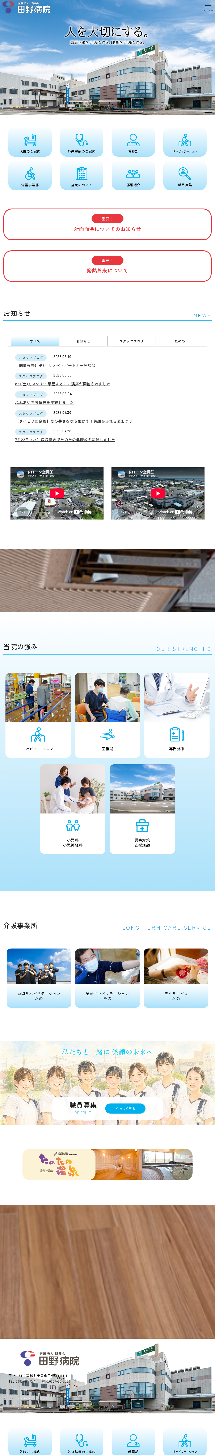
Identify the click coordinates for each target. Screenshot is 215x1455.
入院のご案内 (30, 151)
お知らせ (83, 341)
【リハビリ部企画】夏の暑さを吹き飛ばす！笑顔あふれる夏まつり (73, 421)
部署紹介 (133, 184)
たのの (180, 341)
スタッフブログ (131, 341)
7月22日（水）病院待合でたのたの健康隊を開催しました (65, 439)
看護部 (133, 151)
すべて (35, 341)
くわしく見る (125, 1108)
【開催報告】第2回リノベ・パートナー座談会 (55, 365)
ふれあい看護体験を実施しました (44, 402)
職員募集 (185, 184)
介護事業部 (30, 184)
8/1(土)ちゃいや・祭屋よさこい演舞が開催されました (62, 383)
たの (38, 996)
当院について (81, 184)
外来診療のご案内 (82, 151)
